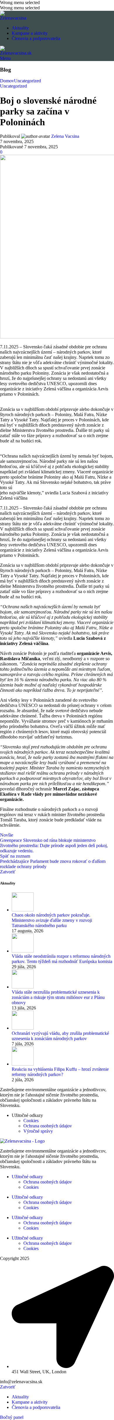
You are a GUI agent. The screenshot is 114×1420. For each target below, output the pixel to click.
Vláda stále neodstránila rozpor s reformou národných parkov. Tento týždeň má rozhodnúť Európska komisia (62, 959)
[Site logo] (13, 17)
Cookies (31, 1120)
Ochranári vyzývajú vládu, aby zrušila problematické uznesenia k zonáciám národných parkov (60, 1036)
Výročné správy (38, 1131)
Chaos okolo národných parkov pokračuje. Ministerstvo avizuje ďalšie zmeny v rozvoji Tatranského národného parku (52, 920)
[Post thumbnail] (23, 909)
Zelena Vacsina (65, 136)
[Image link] (22, 1141)
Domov (7, 80)
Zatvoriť (7, 871)
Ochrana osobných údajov (47, 1125)
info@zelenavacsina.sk (21, 1381)
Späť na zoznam (15, 856)
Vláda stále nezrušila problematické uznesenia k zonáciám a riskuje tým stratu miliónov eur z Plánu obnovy (58, 997)
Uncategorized (27, 80)
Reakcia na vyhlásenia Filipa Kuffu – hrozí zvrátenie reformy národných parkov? (60, 1072)
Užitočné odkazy (27, 1176)
